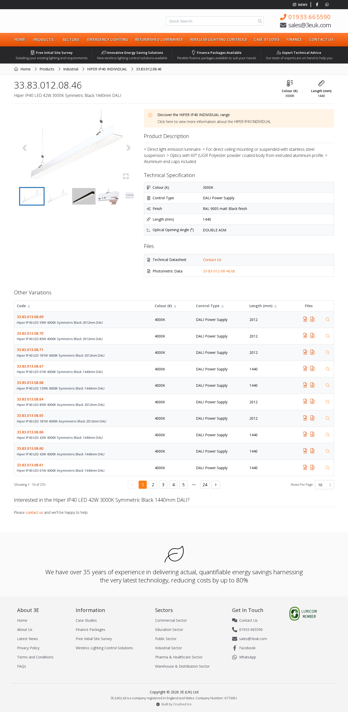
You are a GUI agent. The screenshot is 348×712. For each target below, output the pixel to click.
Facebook (247, 647)
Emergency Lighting (107, 39)
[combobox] (324, 484)
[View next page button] (215, 485)
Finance (294, 39)
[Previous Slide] (24, 147)
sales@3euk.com (309, 25)
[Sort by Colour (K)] (175, 306)
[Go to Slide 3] (84, 196)
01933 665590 (309, 17)
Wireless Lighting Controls (218, 39)
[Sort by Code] (29, 306)
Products (46, 69)
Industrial (70, 69)
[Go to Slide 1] (32, 196)
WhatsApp (247, 657)
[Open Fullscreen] (126, 175)
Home (20, 39)
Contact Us (322, 39)
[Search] (259, 21)
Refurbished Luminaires (159, 39)
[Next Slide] (128, 147)
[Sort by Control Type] (223, 306)
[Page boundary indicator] (194, 485)
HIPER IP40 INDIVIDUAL (107, 69)
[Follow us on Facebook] (318, 4)
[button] (76, 147)
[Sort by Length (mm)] (276, 306)
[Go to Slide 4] (110, 196)
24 (205, 485)
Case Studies (266, 39)
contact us (34, 512)
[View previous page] (132, 485)
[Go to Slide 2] (58, 196)
